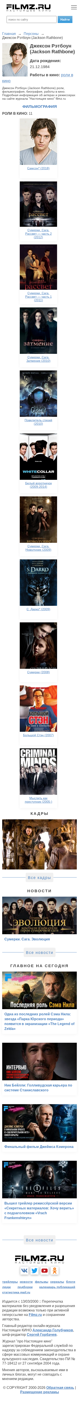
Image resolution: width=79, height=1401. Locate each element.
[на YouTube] (44, 1271)
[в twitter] (34, 1271)
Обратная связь (60, 1388)
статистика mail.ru (16, 1292)
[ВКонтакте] (24, 1271)
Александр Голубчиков (52, 1330)
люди (6, 1287)
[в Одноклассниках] (55, 1271)
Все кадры (39, 877)
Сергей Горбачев (42, 1334)
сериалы (57, 1281)
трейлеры (10, 1281)
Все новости (39, 952)
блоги (70, 1281)
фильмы (41, 1281)
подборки (25, 1287)
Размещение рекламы (39, 1392)
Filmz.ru (35, 1315)
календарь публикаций (57, 1287)
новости (26, 1281)
